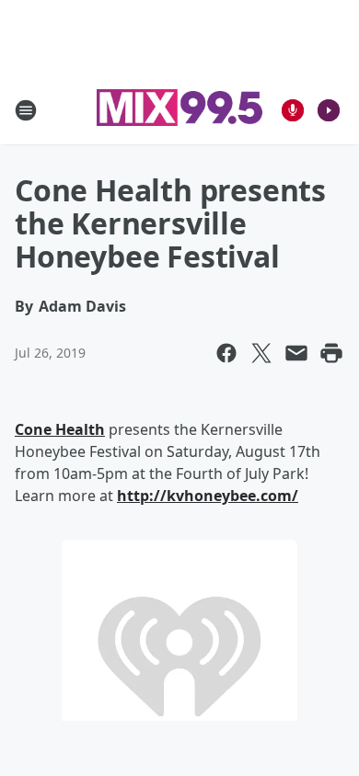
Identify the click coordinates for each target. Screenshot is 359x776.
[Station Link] (179, 110)
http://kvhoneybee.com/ (207, 495)
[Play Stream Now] (329, 110)
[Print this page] (331, 353)
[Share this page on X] (261, 353)
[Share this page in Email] (296, 353)
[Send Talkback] (293, 110)
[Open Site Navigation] (26, 110)
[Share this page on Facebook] (226, 353)
